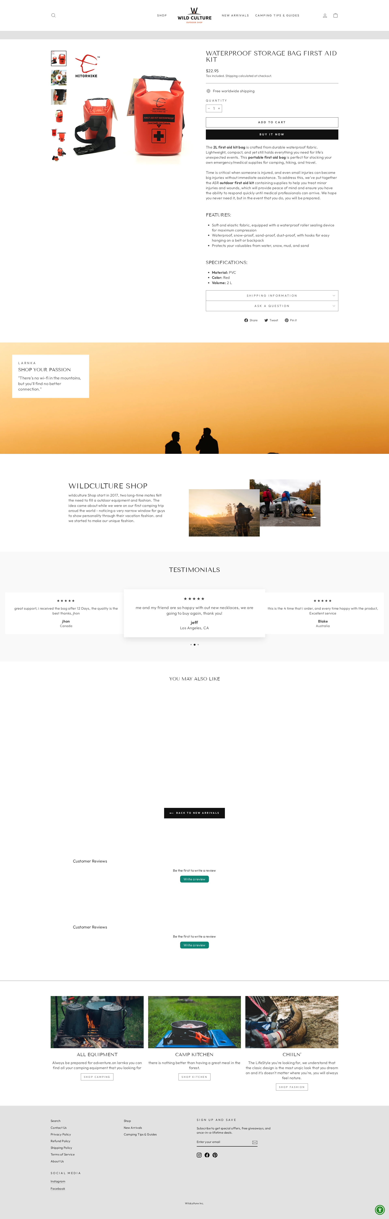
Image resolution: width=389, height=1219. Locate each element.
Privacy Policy (61, 1134)
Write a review (194, 879)
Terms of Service (63, 1154)
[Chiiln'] (291, 1022)
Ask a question (272, 306)
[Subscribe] (255, 1142)
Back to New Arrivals (197, 812)
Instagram (58, 1181)
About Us (57, 1161)
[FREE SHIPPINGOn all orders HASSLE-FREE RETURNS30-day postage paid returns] (194, 35)
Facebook (58, 1188)
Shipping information (272, 295)
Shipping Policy (61, 1148)
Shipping (231, 76)
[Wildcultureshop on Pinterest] (215, 1155)
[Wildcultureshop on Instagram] (199, 1155)
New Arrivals (235, 15)
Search (56, 1121)
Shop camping (97, 1076)
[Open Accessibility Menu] (380, 1210)
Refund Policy (61, 1141)
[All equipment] (97, 1022)
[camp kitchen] (194, 1022)
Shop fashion (292, 1087)
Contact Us (59, 1128)
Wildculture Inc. (194, 1203)
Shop (162, 15)
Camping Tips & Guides (277, 15)
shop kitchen (194, 1076)
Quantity (217, 100)
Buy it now (272, 134)
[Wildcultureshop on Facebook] (207, 1155)
